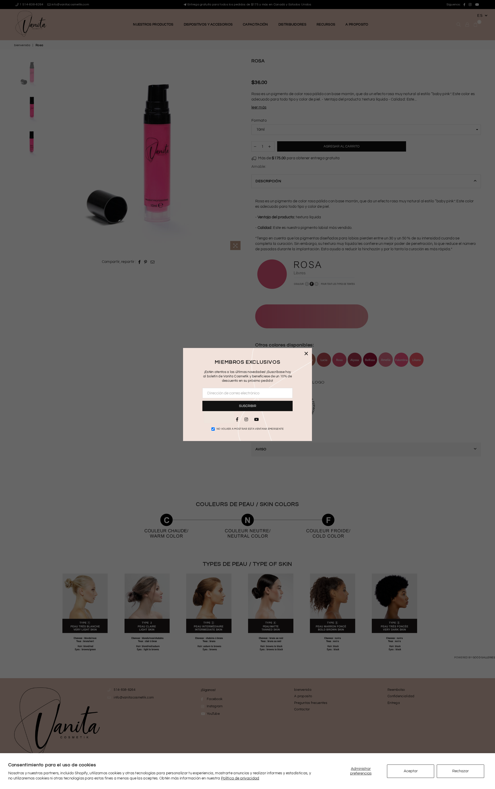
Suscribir (247, 406)
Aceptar (411, 771)
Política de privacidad (240, 778)
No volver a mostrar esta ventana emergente (250, 429)
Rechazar (460, 771)
